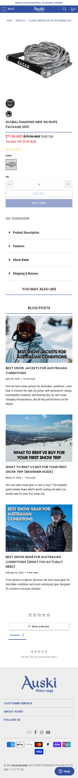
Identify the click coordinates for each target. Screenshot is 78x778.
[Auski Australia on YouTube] (48, 732)
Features (18, 246)
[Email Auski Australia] (29, 732)
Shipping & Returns (25, 273)
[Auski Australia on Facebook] (35, 732)
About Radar (21, 260)
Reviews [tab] (15, 635)
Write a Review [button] (40, 626)
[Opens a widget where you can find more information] (64, 771)
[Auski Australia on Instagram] (42, 732)
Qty (7, 176)
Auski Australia (20, 765)
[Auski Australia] (39, 9)
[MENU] (2, 9)
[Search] (64, 9)
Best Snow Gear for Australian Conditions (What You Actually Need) (34, 562)
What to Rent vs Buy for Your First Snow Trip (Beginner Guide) (36, 469)
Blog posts (39, 307)
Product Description (26, 232)
